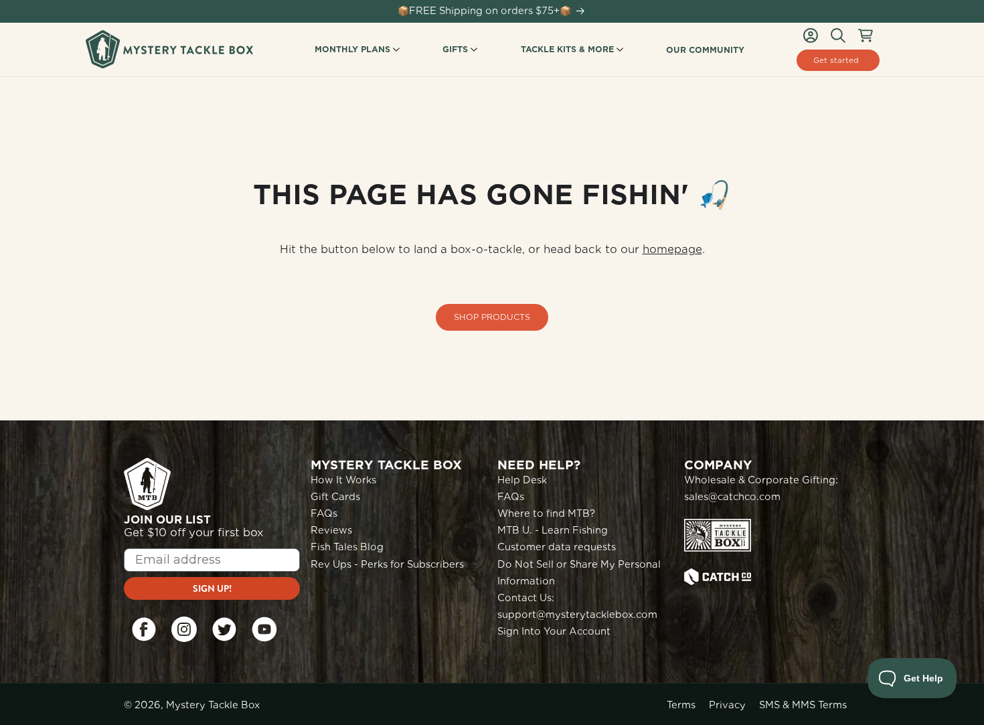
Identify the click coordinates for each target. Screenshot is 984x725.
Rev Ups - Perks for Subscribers (387, 564)
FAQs (324, 513)
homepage (672, 249)
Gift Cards (335, 496)
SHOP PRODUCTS (492, 317)
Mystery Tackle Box (213, 705)
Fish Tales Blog (347, 547)
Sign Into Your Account (553, 631)
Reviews (331, 530)
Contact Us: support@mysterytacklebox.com (577, 606)
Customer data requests (556, 547)
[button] (838, 35)
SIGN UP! (212, 588)
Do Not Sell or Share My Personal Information (579, 572)
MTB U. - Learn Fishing (552, 530)
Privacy (727, 705)
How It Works (343, 480)
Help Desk (522, 480)
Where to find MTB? (546, 513)
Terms (681, 705)
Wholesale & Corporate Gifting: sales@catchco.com (761, 488)
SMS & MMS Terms (803, 705)
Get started (836, 60)
